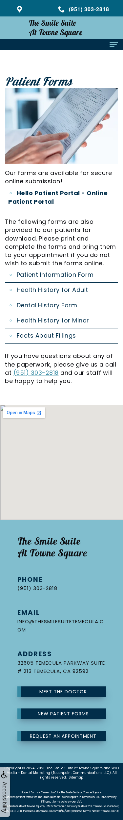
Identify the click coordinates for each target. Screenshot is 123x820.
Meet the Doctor (63, 691)
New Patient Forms (63, 713)
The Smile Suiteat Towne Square (55, 27)
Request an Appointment (63, 736)
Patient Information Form (55, 274)
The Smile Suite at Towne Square (75, 768)
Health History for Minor (53, 320)
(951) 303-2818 (36, 373)
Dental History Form (47, 305)
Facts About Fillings (46, 335)
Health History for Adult (52, 290)
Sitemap (76, 777)
